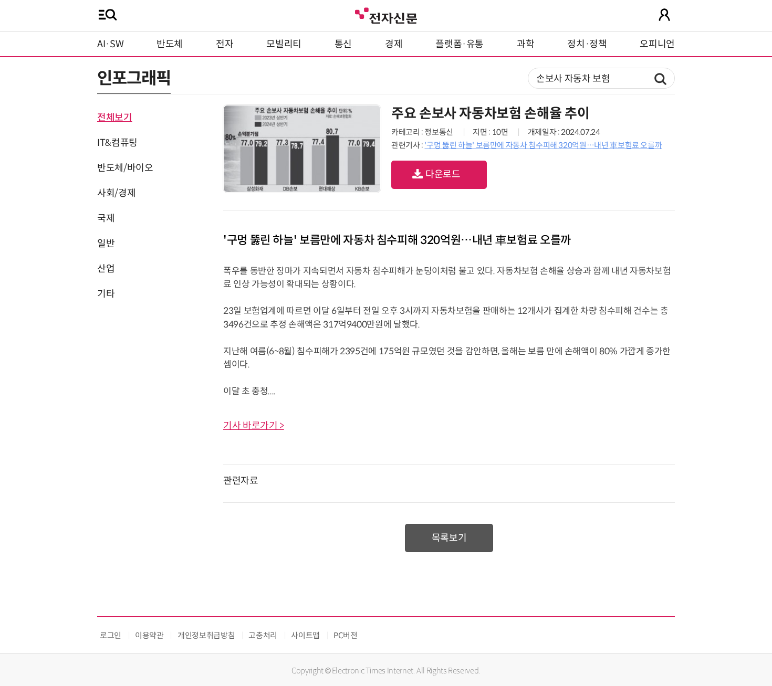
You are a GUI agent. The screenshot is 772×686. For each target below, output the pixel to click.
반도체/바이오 (125, 168)
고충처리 (262, 635)
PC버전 (345, 635)
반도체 (170, 44)
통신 (343, 44)
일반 (105, 243)
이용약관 (149, 635)
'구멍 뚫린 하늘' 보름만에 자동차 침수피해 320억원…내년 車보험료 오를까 (543, 145)
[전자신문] (386, 14)
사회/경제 (116, 193)
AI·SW (110, 44)
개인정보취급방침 (206, 635)
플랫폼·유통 (459, 44)
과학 (525, 44)
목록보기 (449, 538)
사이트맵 (305, 635)
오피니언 (657, 44)
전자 (224, 44)
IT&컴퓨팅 (117, 143)
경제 (393, 44)
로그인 (110, 635)
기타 (105, 294)
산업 (105, 269)
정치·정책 (587, 44)
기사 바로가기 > (253, 425)
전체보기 (114, 117)
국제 (105, 218)
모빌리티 (283, 44)
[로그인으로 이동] (664, 14)
